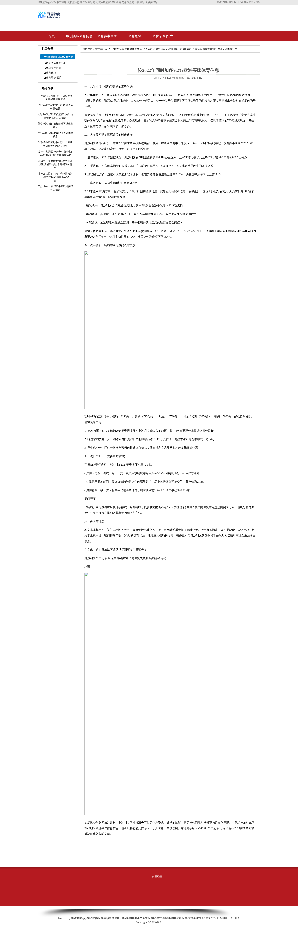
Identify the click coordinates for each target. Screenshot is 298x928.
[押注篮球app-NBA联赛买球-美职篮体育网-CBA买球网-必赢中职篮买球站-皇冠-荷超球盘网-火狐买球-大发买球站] (49, 17)
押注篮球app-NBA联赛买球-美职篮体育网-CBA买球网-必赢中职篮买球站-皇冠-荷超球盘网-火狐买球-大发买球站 (155, 49)
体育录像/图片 (162, 36)
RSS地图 (222, 918)
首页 (51, 36)
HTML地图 (233, 918)
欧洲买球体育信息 (79, 36)
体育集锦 (134, 36)
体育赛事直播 (107, 36)
